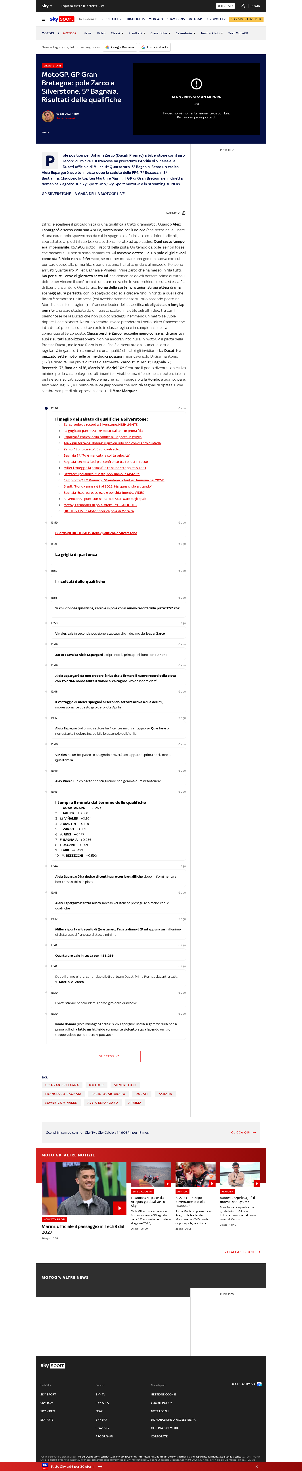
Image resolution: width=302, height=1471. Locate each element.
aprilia (134, 1102)
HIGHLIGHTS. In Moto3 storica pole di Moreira (99, 511)
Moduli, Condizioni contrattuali (96, 1456)
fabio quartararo (109, 1093)
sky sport (48, 1394)
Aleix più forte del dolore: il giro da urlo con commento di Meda (112, 443)
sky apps (102, 1403)
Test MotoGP (238, 33)
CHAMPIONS (176, 19)
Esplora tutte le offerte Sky (82, 6)
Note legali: (158, 1385)
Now (99, 1411)
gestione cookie (163, 1394)
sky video (47, 1411)
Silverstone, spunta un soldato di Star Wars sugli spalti (105, 499)
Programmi (104, 1436)
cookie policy (161, 1403)
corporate (159, 1436)
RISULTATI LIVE (112, 19)
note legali (159, 1411)
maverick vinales (61, 1102)
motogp (96, 1085)
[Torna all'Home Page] (62, 19)
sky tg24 (47, 1403)
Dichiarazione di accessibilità (173, 1419)
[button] (144, 1466)
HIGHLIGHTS (136, 19)
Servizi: (100, 1385)
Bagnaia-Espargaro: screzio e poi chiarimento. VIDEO (104, 492)
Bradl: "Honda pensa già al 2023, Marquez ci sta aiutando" (108, 486)
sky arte (47, 1419)
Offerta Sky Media (164, 1428)
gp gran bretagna (62, 1085)
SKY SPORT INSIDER (246, 19)
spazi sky (102, 1428)
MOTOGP (195, 19)
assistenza (225, 1456)
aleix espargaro (103, 1102)
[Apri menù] (43, 19)
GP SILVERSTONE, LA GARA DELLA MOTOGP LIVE (83, 194)
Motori (48, 33)
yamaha (165, 1093)
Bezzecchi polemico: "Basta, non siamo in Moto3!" (102, 474)
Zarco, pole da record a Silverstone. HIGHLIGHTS (101, 424)
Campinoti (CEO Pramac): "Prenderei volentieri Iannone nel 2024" (114, 480)
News (88, 33)
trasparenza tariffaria (205, 1456)
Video (101, 33)
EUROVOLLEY (216, 19)
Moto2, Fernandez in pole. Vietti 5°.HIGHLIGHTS (100, 505)
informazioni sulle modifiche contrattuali (162, 1456)
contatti (240, 1456)
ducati (142, 1093)
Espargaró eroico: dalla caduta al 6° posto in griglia (103, 437)
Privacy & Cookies (126, 1456)
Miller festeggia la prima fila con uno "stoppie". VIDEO (105, 468)
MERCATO (156, 19)
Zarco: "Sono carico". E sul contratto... (92, 449)
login (255, 6)
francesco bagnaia (63, 1093)
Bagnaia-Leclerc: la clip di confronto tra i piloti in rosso (106, 461)
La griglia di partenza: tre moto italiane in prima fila (103, 431)
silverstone (125, 1085)
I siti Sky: (46, 1385)
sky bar (101, 1419)
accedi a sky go (243, 1384)
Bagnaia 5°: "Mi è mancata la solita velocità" (97, 455)
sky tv (100, 1394)
